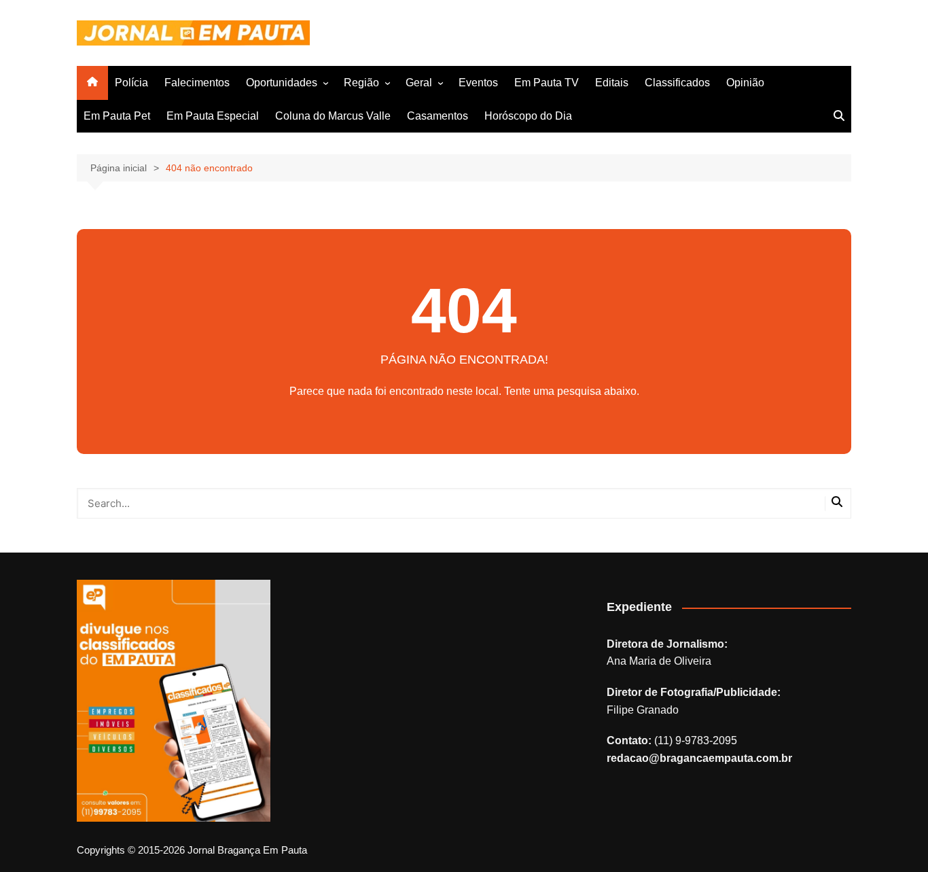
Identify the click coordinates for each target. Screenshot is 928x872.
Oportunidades (281, 82)
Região (361, 82)
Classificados (677, 82)
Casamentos (437, 116)
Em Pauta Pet (117, 116)
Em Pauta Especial (212, 116)
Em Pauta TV (546, 82)
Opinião (745, 82)
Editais (611, 82)
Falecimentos (197, 82)
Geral (419, 82)
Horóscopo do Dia (528, 116)
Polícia (131, 82)
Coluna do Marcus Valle (333, 116)
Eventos (478, 82)
